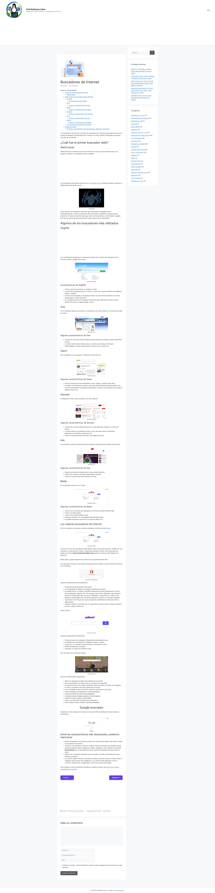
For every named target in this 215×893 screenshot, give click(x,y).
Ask (68, 116)
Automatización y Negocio (140, 118)
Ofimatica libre (136, 161)
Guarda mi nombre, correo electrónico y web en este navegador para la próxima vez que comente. (92, 866)
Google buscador (70, 127)
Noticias (133, 155)
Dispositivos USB (136, 121)
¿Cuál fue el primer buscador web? (76, 92)
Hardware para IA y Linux (139, 132)
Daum (69, 107)
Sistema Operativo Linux (139, 172)
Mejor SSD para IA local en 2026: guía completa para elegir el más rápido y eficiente (142, 83)
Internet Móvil (107, 811)
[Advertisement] (107, 33)
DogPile (69, 99)
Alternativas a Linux (137, 115)
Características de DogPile (78, 101)
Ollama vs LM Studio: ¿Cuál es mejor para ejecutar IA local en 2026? (141, 71)
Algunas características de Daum (80, 110)
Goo (68, 103)
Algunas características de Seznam (81, 114)
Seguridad (134, 169)
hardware (134, 129)
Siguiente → (116, 777)
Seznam (69, 112)
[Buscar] (152, 53)
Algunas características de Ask (79, 118)
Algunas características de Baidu (80, 122)
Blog (208, 10)
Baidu (69, 120)
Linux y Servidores (137, 152)
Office (133, 158)
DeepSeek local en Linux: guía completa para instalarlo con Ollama (141, 98)
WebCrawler (71, 95)
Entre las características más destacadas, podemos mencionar (88, 129)
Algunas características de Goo (79, 105)
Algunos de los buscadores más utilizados (79, 97)
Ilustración (134, 141)
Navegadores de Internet (94, 811)
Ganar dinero (135, 127)
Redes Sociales (136, 167)
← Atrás (65, 777)
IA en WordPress (136, 138)
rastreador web (95, 183)
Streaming (134, 175)
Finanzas (134, 124)
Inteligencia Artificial (138, 144)
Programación (135, 164)
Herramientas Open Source (140, 135)
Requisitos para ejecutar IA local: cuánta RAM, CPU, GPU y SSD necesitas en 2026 (142, 90)
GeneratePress (119, 890)
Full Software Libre (35, 9)
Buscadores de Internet (76, 811)
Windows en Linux (137, 181)
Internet (64, 811)
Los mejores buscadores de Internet (79, 124)
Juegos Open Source (138, 149)
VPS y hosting (135, 178)
